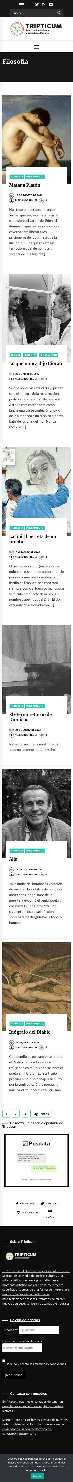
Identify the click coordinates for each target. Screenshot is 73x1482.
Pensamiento (35, 176)
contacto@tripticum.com (18, 1433)
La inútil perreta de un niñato (32, 539)
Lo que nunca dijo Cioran (35, 363)
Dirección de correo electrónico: (23, 1341)
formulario (37, 1424)
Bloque (15, 355)
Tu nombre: (10, 1330)
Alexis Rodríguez (26, 200)
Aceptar (37, 1476)
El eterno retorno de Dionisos (30, 717)
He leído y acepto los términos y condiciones (36, 1364)
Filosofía (17, 176)
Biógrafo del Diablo (30, 1032)
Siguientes (41, 1114)
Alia (13, 859)
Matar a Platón (24, 185)
